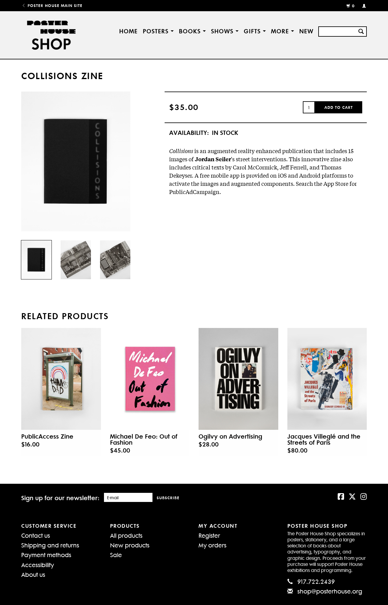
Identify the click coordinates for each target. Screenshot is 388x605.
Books (191, 30)
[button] (338, 107)
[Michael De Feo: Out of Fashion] (150, 379)
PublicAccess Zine (47, 436)
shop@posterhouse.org (329, 591)
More (281, 30)
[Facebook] (341, 496)
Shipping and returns (50, 545)
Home (128, 30)
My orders (212, 545)
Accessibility (37, 564)
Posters (157, 30)
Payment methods (46, 554)
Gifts (253, 30)
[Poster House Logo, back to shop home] (52, 35)
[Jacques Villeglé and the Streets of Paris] (327, 379)
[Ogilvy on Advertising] (238, 379)
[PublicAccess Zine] (61, 379)
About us (33, 574)
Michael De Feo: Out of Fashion (143, 439)
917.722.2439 (316, 581)
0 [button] (353, 5)
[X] (352, 496)
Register (209, 535)
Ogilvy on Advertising (230, 436)
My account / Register (361, 5)
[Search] (361, 30)
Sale (116, 554)
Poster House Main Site (54, 5)
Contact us (35, 535)
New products (129, 545)
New (306, 30)
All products (126, 535)
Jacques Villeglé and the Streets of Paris (323, 439)
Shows (223, 30)
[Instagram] (363, 496)
